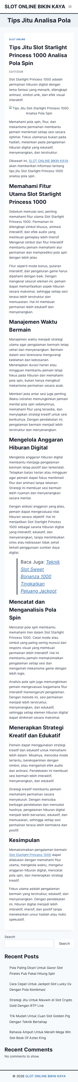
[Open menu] (69, 6)
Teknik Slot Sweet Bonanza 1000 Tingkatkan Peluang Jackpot (40, 576)
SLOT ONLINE (17, 39)
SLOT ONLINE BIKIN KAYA (45, 1076)
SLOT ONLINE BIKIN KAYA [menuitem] (48, 161)
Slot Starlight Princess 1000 (30, 855)
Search (10, 937)
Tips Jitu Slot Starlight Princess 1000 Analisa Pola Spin (38, 55)
